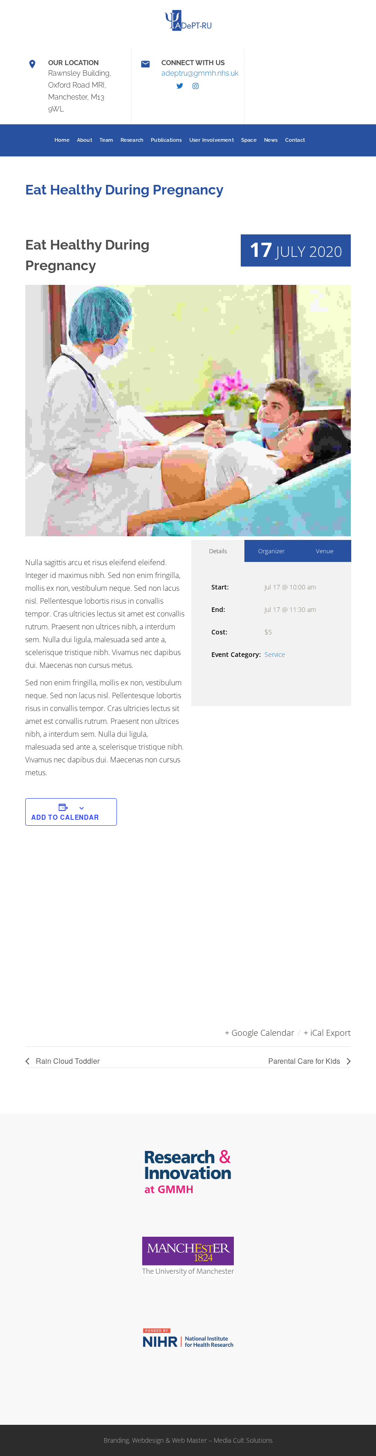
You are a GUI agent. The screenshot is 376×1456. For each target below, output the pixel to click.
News (271, 140)
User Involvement (211, 140)
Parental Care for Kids (305, 1061)
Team (106, 140)
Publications (166, 140)
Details (218, 551)
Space (249, 140)
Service (275, 654)
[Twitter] (180, 86)
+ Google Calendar (259, 1032)
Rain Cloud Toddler (67, 1061)
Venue (324, 551)
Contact (295, 140)
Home (62, 140)
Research (132, 140)
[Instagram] (196, 86)
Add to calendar (65, 817)
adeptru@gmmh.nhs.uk (199, 73)
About (84, 140)
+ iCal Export (327, 1032)
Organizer (271, 551)
